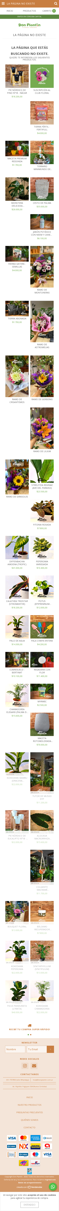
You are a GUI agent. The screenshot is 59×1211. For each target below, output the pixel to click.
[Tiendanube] (29, 1188)
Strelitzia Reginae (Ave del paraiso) (42, 486)
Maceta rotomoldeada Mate (42, 739)
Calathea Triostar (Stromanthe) (17, 602)
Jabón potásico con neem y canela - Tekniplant (42, 233)
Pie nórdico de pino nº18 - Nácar (17, 91)
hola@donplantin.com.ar (43, 1080)
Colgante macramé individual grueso (42, 888)
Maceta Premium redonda (17, 160)
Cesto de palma (42, 202)
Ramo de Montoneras (42, 291)
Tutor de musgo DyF (42, 797)
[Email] (34, 1066)
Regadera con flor (42, 671)
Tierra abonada (17, 318)
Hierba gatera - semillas (17, 265)
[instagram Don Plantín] (24, 1066)
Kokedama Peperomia (17, 967)
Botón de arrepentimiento (29, 1182)
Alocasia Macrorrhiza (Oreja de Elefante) (42, 837)
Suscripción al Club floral (42, 91)
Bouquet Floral (17, 926)
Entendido (29, 1204)
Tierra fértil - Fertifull (42, 128)
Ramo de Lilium (42, 451)
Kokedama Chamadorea (42, 1007)
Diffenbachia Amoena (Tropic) (17, 563)
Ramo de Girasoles (17, 496)
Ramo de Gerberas (42, 399)
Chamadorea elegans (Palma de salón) (17, 711)
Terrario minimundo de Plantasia (42, 168)
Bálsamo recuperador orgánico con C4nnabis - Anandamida (42, 928)
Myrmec (42, 701)
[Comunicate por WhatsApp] (53, 1187)
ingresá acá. (50, 1179)
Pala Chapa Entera (42, 640)
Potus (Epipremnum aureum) (42, 602)
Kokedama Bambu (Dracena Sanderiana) (17, 779)
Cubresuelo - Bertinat (17, 671)
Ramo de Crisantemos (17, 401)
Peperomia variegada (42, 563)
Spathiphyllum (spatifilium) (42, 967)
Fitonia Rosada (42, 524)
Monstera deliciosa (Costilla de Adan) (17, 204)
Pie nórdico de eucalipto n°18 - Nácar (17, 837)
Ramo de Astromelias (42, 346)
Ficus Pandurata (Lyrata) (17, 1007)
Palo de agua (17, 640)
